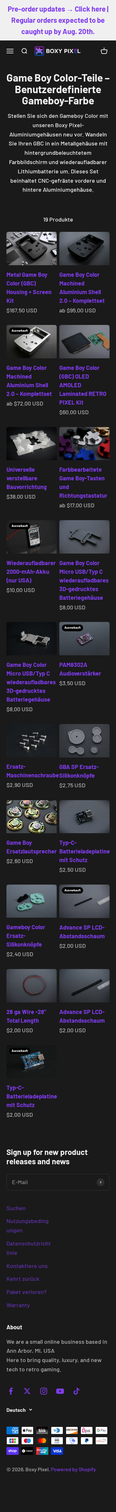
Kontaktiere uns (27, 1265)
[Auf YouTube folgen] (60, 1391)
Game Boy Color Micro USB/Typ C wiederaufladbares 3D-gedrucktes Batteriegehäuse (84, 580)
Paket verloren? (26, 1291)
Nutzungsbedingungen (27, 1225)
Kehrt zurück (22, 1278)
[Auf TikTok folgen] (76, 1391)
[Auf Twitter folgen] (27, 1391)
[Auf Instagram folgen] (43, 1391)
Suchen (16, 1207)
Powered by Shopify (73, 1469)
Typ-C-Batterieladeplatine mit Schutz (84, 851)
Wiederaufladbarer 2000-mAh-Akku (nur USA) (31, 571)
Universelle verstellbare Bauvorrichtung (26, 478)
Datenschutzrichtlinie (28, 1248)
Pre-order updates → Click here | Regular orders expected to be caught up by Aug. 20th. (58, 19)
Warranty (18, 1304)
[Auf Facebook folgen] (10, 1391)
